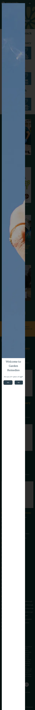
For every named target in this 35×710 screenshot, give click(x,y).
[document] (17, 355)
